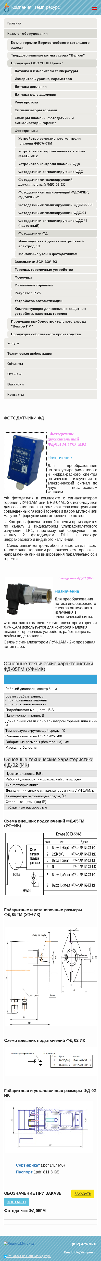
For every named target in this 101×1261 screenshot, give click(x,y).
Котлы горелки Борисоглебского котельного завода (50, 45)
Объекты (15, 364)
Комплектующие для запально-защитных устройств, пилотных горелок (50, 311)
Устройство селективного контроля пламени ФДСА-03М (49, 140)
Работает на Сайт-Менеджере (26, 1256)
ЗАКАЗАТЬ (83, 1194)
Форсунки (23, 277)
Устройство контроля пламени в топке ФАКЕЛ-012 (51, 153)
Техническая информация (29, 353)
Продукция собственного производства (46, 334)
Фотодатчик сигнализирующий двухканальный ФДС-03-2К (45, 182)
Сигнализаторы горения (36, 110)
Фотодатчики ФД (33, 233)
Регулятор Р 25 (28, 293)
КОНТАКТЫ (16, 1202)
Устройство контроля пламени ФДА (49, 164)
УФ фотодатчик (18, 498)
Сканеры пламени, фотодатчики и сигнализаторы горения (44, 120)
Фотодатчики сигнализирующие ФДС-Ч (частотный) (52, 223)
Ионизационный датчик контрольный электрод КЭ (51, 243)
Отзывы (14, 374)
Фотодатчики (26, 131)
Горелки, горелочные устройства (44, 269)
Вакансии (15, 384)
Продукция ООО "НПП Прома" (37, 63)
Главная (14, 23)
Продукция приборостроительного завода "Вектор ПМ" (48, 323)
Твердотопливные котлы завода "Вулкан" (48, 55)
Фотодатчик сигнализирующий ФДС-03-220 (55, 205)
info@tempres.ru (85, 1252)
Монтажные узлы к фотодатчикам (47, 254)
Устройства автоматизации (39, 301)
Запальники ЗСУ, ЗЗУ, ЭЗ (36, 262)
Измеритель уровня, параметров (43, 79)
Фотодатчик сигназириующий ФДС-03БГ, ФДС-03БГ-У (53, 194)
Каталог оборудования (27, 33)
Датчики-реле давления (35, 94)
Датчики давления (31, 87)
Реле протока (26, 102)
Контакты (15, 394)
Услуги (13, 343)
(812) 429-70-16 (84, 1244)
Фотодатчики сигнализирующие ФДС (50, 172)
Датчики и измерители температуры (46, 71)
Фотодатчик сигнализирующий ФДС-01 (52, 213)
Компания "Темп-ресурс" (35, 7)
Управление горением (34, 285)
